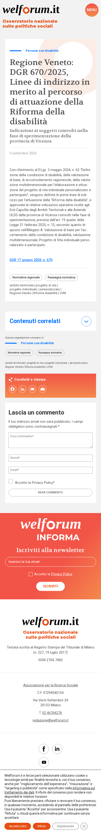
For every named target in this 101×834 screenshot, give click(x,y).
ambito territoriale (22, 285)
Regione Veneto (20, 293)
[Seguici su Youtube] (44, 762)
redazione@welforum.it (50, 720)
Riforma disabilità (45, 293)
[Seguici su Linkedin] (57, 749)
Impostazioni (65, 826)
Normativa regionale (26, 277)
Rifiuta (42, 826)
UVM (63, 293)
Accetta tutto (17, 826)
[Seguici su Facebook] (44, 749)
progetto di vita (46, 285)
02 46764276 (52, 713)
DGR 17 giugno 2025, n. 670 (31, 260)
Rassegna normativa (61, 277)
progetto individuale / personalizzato (35, 289)
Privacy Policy (42, 482)
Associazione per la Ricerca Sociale (50, 685)
